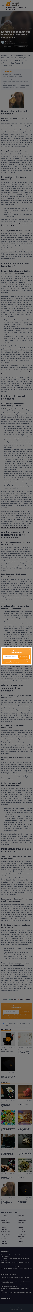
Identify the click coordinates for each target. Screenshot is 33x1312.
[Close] (29, 650)
